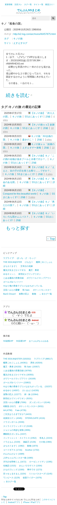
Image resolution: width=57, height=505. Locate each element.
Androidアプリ (14, 502)
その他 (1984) (45, 442)
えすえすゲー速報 (31, 147)
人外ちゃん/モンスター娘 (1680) (18, 458)
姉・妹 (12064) (31, 394)
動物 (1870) (32, 446)
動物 (34, 294)
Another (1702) (32, 450)
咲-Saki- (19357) (32, 366)
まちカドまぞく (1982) (13, 446)
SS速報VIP (8, 341)
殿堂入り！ (50, 4)
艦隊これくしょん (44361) (15, 363)
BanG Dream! (9, 294)
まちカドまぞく (10, 266)
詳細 (48, 116)
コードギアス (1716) (12, 450)
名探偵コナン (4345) (12, 418)
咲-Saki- (26, 290)
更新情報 (8, 4)
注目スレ (18, 4)
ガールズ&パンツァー (13, 282)
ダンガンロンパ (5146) (39, 402)
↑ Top (51, 238)
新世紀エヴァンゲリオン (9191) (17, 398)
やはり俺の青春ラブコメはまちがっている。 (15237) (27, 386)
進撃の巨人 (24, 294)
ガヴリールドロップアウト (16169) (19, 378)
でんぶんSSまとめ (28, 10)
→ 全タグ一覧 (45, 294)
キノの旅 (17, 116)
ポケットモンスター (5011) (31, 406)
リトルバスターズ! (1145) (40, 473)
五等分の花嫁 (26, 266)
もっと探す (18, 228)
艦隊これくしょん (44, 262)
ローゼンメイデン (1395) (40, 462)
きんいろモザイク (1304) (30, 465)
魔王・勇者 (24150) (12, 366)
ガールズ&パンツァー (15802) (17, 382)
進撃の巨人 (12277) (12, 394)
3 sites (48, 139)
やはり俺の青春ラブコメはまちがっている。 (23, 286)
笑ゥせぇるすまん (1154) (14, 473)
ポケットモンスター (42, 290)
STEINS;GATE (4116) (35, 418)
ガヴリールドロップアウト (39, 278)
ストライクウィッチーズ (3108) (17, 426)
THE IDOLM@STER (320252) (17, 359)
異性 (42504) (36, 363)
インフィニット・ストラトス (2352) (20, 438)
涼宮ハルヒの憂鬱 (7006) (14, 402)
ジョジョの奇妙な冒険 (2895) (16, 430)
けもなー (29, 262)
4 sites (49, 174)
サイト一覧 (38, 4)
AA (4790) (7, 410)
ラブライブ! (8, 258)
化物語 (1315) (9, 465)
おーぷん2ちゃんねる (39, 341)
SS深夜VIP (21, 341)
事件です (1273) (34, 469)
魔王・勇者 (34, 270)
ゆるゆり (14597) (11, 390)
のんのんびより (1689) (13, 454)
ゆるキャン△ (9, 274)
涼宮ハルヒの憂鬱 (11, 290)
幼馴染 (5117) (9, 406)
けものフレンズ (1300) (13, 469)
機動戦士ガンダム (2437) (14, 434)
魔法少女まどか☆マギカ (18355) (18, 374)
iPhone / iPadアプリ (31, 502)
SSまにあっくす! (34, 116)
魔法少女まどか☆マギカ (14, 270)
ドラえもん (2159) (11, 442)
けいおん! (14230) (30, 390)
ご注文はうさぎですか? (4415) (17, 414)
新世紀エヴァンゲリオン (29, 274)
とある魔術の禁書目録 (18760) (17, 370)
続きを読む (18, 95)
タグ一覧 (28, 4)
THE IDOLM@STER (12, 262)
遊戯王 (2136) (29, 442)
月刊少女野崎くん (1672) (14, 462)
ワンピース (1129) (11, 477)
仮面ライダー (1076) (32, 477)
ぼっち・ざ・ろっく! (26, 258)
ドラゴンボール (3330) (13, 422)
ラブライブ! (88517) (43, 359)
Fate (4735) (20, 410)
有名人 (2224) (45, 438)
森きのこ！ (28, 139)
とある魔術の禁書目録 (13, 278)
